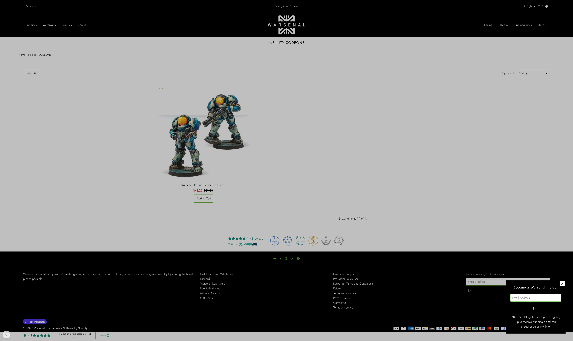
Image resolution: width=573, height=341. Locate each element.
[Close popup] (562, 283)
